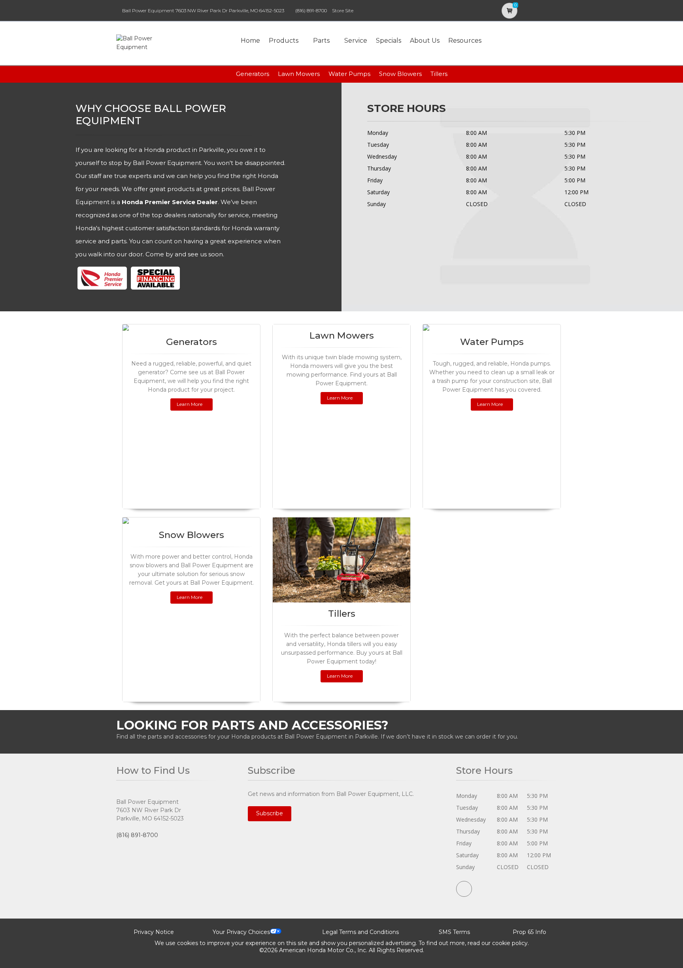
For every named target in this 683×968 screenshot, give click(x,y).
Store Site (342, 10)
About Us (425, 40)
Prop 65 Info (529, 932)
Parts (321, 40)
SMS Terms (454, 932)
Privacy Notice (154, 932)
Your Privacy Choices (241, 932)
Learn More (189, 404)
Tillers (438, 74)
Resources (464, 40)
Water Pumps (349, 74)
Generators (252, 74)
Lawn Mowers (299, 74)
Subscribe (269, 813)
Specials (388, 40)
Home (250, 40)
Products (283, 40)
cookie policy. (510, 943)
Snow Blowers (400, 74)
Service (355, 40)
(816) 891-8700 (311, 10)
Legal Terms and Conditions (360, 932)
